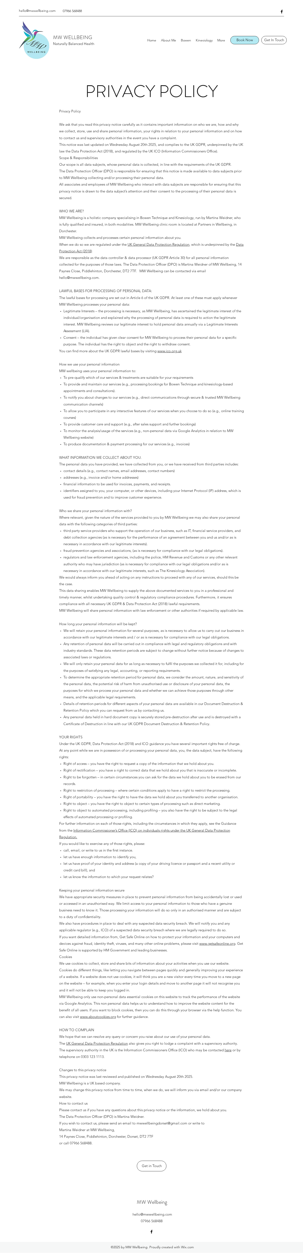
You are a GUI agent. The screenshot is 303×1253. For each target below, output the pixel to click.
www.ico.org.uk (169, 351)
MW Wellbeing (152, 1202)
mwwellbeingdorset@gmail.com (162, 1123)
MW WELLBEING (72, 37)
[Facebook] (281, 11)
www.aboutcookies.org (98, 1016)
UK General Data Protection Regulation (158, 244)
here (228, 1050)
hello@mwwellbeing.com (37, 11)
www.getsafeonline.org (217, 943)
